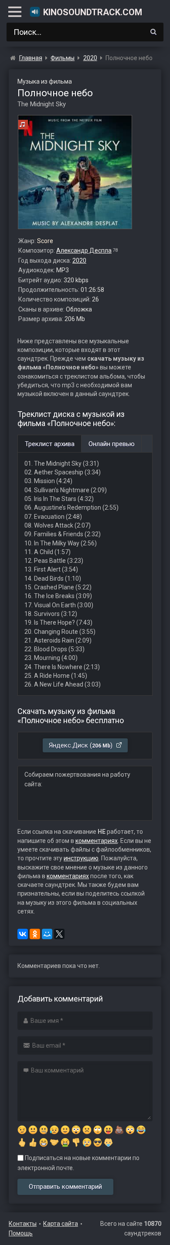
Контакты (23, 1223)
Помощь (21, 1233)
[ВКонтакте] (22, 934)
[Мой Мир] (47, 934)
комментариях (96, 840)
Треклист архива (50, 444)
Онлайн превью (111, 444)
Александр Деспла (84, 250)
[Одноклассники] (35, 934)
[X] (59, 934)
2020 (79, 260)
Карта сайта (60, 1223)
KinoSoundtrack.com (92, 12)
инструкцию (81, 858)
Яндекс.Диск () (81, 745)
